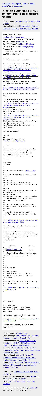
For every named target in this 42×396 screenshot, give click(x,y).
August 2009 (18, 6)
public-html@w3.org (26, 44)
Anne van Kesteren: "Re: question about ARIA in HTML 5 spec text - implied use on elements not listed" (19, 357)
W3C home (6, 4)
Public (25, 4)
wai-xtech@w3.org (25, 47)
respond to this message (23, 371)
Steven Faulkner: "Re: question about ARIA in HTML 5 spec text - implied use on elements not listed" (19, 343)
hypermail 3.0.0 (31, 388)
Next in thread (25, 28)
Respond (31, 21)
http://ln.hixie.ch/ (14, 250)
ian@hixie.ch (21, 42)
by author (22, 379)
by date (33, 376)
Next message (24, 26)
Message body (21, 21)
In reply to (15, 28)
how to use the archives (17, 381)
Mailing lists (16, 4)
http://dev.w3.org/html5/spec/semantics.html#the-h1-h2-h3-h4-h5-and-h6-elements (20, 70)
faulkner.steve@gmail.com (14, 37)
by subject (13, 379)
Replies (35, 28)
